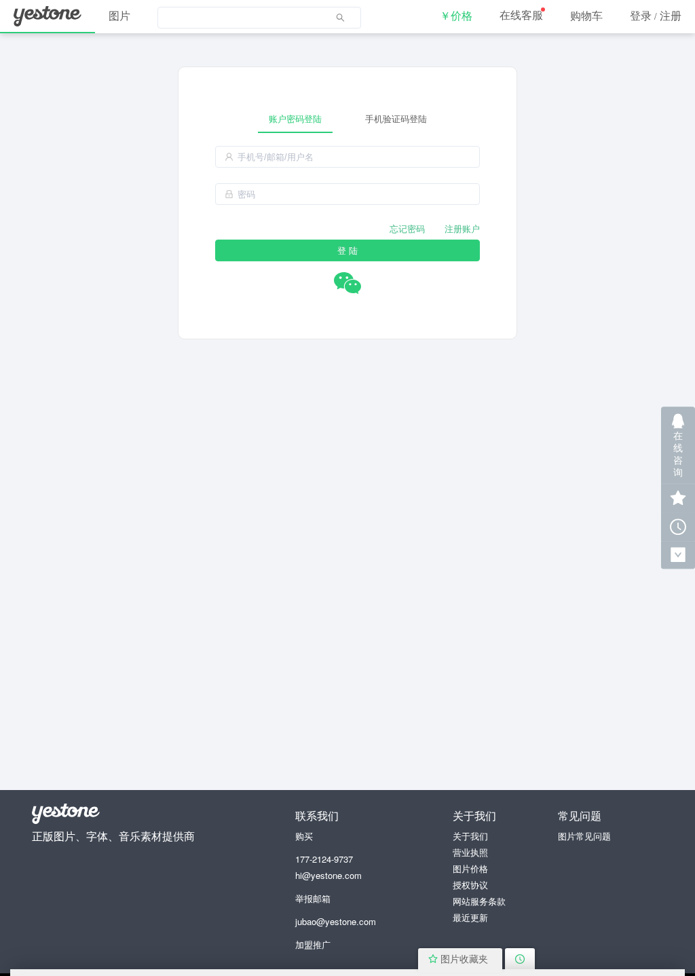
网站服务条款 (479, 901)
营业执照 (470, 852)
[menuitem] (259, 17)
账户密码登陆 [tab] (295, 118)
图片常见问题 (584, 835)
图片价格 (470, 868)
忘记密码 (407, 228)
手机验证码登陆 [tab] (396, 118)
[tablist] (347, 118)
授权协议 (470, 884)
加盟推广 (313, 944)
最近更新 (470, 917)
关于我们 (470, 835)
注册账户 (462, 228)
